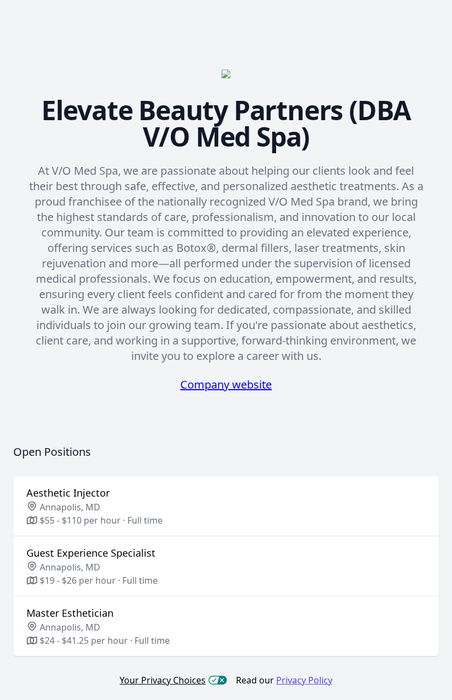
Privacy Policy (304, 680)
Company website (226, 384)
